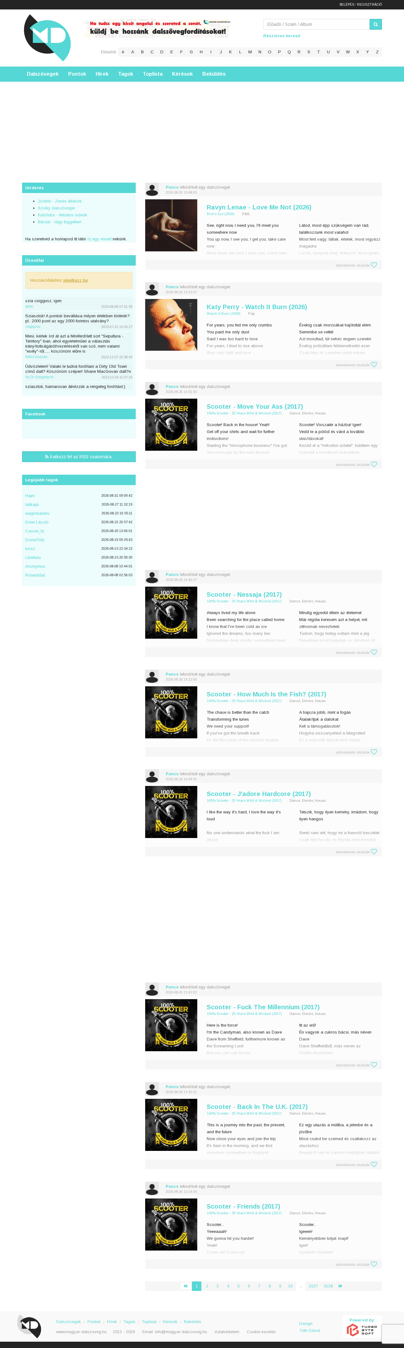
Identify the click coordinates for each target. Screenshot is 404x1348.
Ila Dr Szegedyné (39, 377)
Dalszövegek (43, 74)
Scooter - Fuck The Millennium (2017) (263, 1007)
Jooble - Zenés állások (60, 201)
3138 (328, 1286)
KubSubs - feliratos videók (62, 215)
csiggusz (32, 326)
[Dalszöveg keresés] (376, 24)
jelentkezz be (75, 280)
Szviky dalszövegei (56, 208)
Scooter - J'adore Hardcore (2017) (259, 793)
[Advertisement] (202, 126)
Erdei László (37, 522)
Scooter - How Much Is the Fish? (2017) (266, 694)
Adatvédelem (227, 1331)
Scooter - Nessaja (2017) (244, 594)
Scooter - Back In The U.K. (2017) (257, 1106)
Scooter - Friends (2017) (243, 1206)
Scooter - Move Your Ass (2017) (255, 406)
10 (290, 1286)
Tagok (125, 74)
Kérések (182, 74)
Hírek (102, 74)
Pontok (77, 74)
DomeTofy (35, 539)
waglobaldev (37, 513)
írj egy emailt (98, 239)
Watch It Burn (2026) (224, 313)
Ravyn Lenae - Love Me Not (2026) (259, 207)
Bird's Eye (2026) (221, 214)
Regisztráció (369, 4)
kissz (30, 548)
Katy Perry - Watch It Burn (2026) (257, 306)
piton (29, 306)
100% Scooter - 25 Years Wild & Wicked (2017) (244, 413)
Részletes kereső (281, 35)
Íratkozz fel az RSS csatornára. (81, 456)
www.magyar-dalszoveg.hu (81, 1331)
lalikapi (32, 504)
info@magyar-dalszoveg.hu (181, 1331)
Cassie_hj (34, 531)
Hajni (30, 495)
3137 (313, 1286)
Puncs (172, 187)
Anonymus (35, 566)
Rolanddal (35, 575)
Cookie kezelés (261, 1331)
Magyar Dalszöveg (47, 38)
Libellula (33, 557)
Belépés (347, 4)
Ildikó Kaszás (36, 357)
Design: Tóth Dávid (309, 1327)
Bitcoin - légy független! (59, 222)
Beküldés (214, 74)
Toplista (153, 74)
